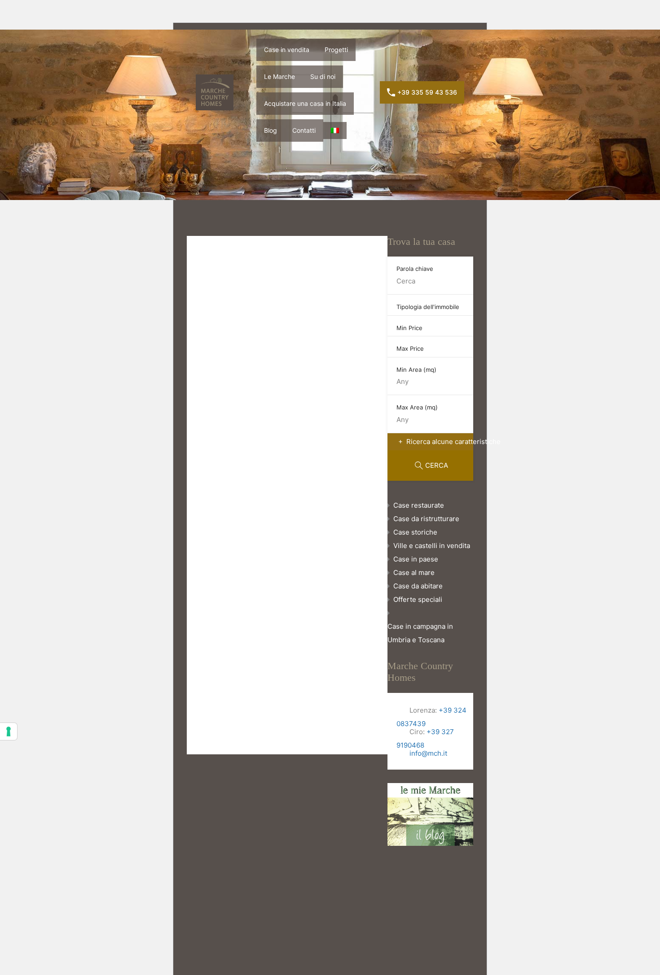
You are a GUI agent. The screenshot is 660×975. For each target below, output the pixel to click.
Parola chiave (414, 268)
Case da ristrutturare (426, 518)
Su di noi (533, 22)
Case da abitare (418, 586)
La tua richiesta (282, 513)
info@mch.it (427, 753)
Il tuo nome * (278, 366)
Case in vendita (396, 22)
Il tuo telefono (280, 464)
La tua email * (279, 415)
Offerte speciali (417, 599)
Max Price (410, 348)
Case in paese (415, 559)
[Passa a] (335, 130)
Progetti (446, 22)
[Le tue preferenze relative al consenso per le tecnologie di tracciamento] (8, 731)
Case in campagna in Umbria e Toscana (420, 633)
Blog (270, 130)
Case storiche (415, 532)
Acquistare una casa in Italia (603, 22)
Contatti (304, 130)
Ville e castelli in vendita (431, 545)
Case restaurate (418, 505)
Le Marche (489, 22)
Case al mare (414, 572)
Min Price (409, 327)
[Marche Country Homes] (228, 23)
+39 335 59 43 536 (427, 92)
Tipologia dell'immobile (427, 306)
